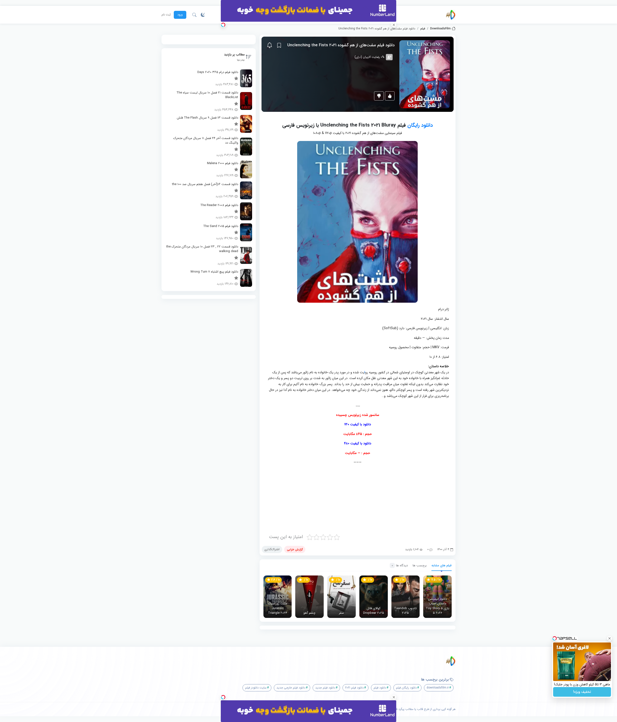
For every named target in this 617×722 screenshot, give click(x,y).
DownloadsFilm (440, 29)
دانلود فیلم (380, 687)
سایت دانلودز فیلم (256, 687)
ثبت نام (166, 15)
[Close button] (609, 638)
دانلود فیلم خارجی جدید (290, 687)
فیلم (422, 29)
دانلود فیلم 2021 (354, 687)
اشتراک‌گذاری (272, 549)
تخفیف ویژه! (582, 692)
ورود (180, 14)
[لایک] (390, 95)
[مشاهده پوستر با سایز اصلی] (424, 74)
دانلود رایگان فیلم (406, 687)
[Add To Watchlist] (279, 45)
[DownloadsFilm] (451, 15)
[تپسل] (223, 24)
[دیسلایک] (379, 95)
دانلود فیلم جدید (325, 687)
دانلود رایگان (420, 125)
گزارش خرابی (295, 549)
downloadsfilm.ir (438, 687)
